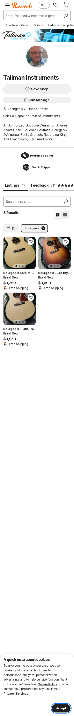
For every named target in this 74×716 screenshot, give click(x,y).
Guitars (38, 25)
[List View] (65, 215)
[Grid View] (57, 215)
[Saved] (56, 5)
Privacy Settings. (16, 693)
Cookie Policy (47, 684)
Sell (43, 5)
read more (45, 139)
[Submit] (66, 202)
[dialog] (37, 685)
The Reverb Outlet (17, 25)
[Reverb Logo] (22, 5)
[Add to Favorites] (31, 241)
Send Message (38, 100)
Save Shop (39, 89)
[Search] (66, 16)
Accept (61, 708)
